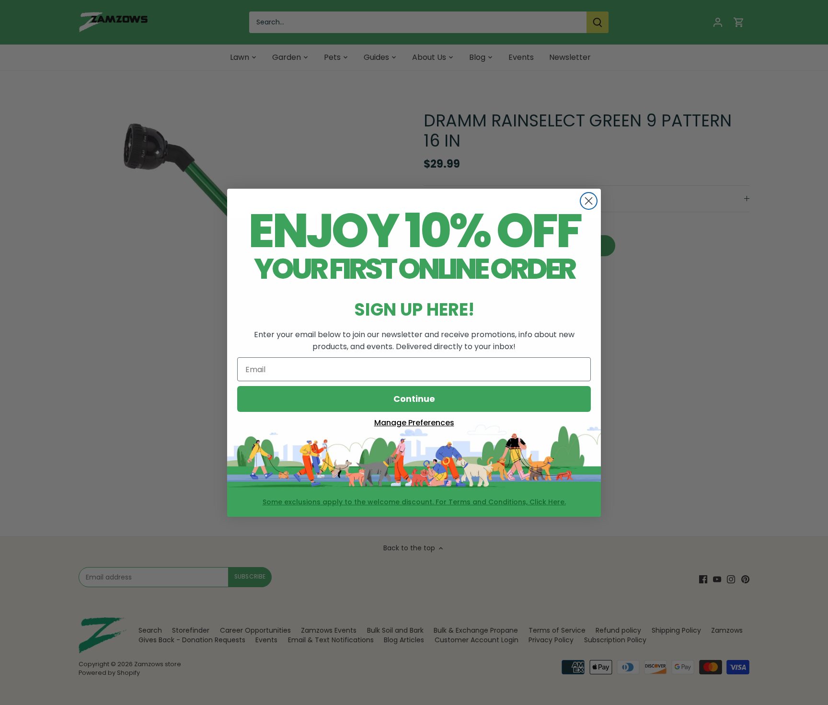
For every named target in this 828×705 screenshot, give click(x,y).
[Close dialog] (588, 201)
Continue (414, 399)
